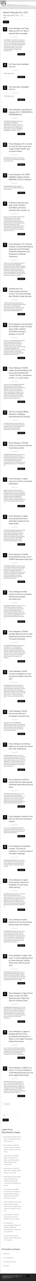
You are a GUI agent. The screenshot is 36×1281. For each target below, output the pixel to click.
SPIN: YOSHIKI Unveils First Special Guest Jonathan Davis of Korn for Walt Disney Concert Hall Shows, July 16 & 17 (12, 1206)
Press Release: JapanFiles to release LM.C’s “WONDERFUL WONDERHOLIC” (21, 112)
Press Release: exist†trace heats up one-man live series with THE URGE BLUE (21, 746)
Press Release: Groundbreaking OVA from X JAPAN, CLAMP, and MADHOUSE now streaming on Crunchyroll (12, 1227)
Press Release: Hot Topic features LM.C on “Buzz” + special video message (19, 30)
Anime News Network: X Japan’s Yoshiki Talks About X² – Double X (12, 1238)
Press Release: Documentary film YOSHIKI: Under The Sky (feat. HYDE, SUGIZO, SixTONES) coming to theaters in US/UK (20, 329)
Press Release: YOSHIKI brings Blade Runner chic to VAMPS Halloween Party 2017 (21, 556)
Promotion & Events (10, 1262)
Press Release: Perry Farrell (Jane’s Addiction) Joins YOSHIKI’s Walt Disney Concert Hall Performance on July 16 (12, 1181)
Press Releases (8, 1257)
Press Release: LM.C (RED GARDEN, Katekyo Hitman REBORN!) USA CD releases (20, 177)
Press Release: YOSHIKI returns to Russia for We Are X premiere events (20, 445)
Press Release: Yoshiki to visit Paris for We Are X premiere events (21, 818)
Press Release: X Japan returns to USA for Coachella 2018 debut (20, 481)
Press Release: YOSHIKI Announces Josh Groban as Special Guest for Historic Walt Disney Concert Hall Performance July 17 (12, 1194)
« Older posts (7, 1104)
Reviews (6, 1265)
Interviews (7, 1253)
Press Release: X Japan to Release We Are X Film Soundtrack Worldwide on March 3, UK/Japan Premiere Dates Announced (20, 1036)
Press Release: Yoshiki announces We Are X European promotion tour (19, 713)
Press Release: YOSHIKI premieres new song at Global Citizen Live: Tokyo (11, 1217)
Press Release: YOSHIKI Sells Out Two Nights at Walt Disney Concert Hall (12, 1170)
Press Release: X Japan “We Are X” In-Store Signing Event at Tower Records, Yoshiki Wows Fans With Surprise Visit (21, 960)
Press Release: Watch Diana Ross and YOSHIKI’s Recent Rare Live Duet (12, 1139)
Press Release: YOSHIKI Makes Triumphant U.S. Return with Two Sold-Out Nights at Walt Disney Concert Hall (11, 1160)
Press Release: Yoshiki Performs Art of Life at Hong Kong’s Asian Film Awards (20, 922)
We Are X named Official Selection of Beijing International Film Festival (19, 414)
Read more (21, 54)
